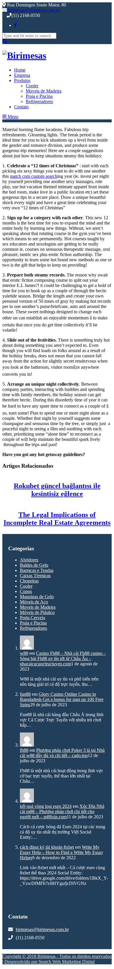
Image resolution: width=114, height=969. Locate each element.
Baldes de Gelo (34, 565)
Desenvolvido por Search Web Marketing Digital (49, 961)
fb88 (24, 750)
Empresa (22, 75)
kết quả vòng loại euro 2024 (46, 806)
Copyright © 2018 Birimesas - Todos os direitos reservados (56, 956)
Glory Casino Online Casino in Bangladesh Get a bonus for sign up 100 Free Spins (61, 699)
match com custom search (33, 176)
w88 (24, 653)
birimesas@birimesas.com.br (33, 10)
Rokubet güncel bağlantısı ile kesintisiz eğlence (57, 489)
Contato (21, 106)
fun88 (25, 694)
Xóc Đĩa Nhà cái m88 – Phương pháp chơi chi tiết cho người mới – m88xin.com (62, 811)
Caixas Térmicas (35, 575)
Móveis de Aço (34, 601)
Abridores (29, 559)
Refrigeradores (39, 101)
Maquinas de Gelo (37, 596)
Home (19, 69)
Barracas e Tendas (36, 570)
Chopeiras (29, 580)
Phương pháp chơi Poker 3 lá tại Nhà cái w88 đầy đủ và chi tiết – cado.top (62, 753)
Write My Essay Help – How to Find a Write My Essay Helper (61, 852)
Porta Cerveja (32, 617)
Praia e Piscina (39, 96)
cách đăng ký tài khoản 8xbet (47, 847)
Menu (12, 116)
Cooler (32, 85)
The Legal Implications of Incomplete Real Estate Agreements (57, 518)
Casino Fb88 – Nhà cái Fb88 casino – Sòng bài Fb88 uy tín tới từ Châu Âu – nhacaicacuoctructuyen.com (63, 658)
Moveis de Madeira (43, 90)
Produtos (22, 80)
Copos (26, 591)
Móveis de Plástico (37, 612)
